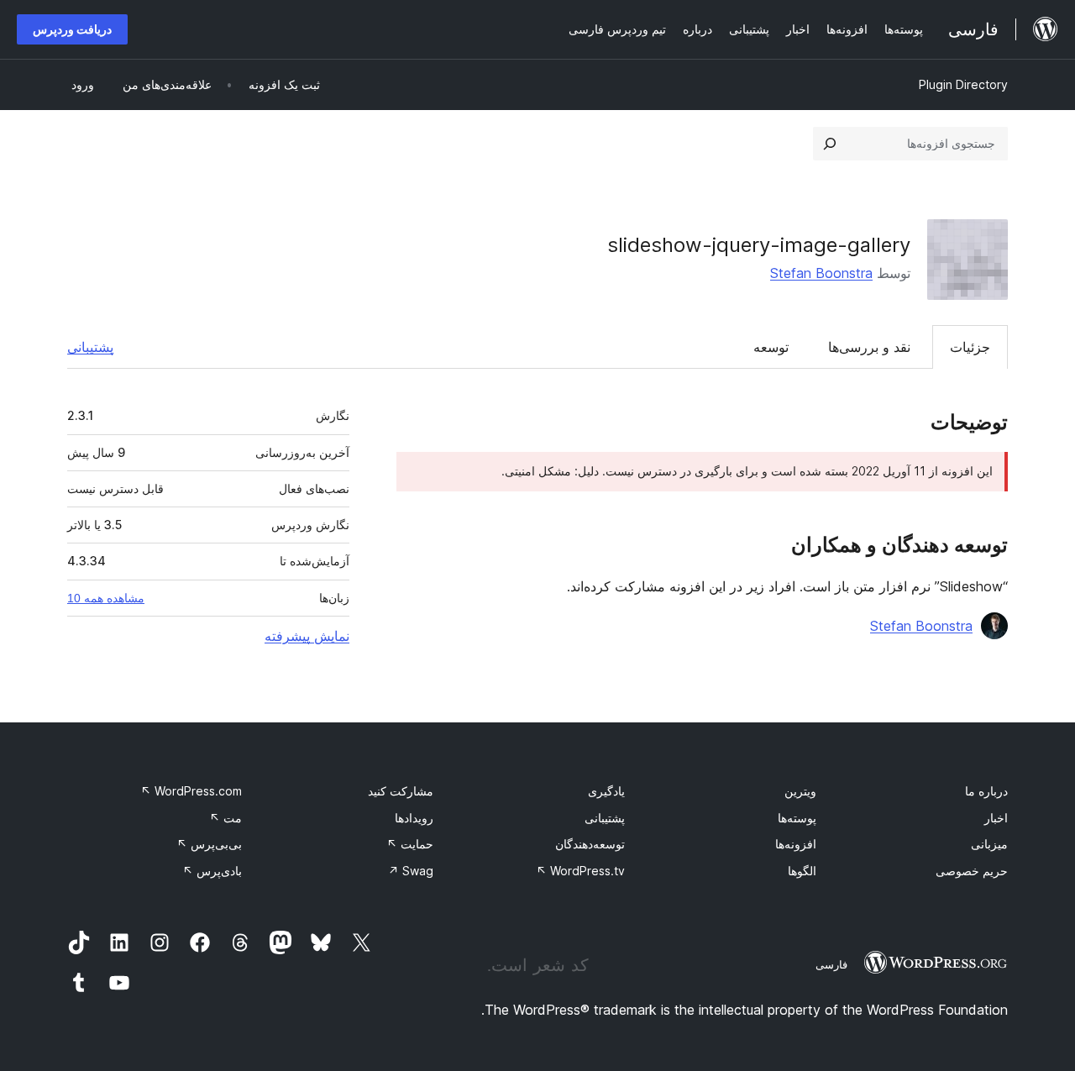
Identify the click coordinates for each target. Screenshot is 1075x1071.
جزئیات (970, 347)
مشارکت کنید (400, 791)
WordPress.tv (580, 871)
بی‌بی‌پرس (209, 844)
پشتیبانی (90, 347)
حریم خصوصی (972, 871)
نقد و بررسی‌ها (869, 347)
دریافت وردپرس (72, 29)
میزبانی (989, 844)
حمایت (409, 844)
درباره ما (986, 791)
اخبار (996, 818)
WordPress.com (191, 791)
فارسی (831, 964)
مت (225, 818)
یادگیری (606, 791)
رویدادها (414, 818)
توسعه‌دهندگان (590, 844)
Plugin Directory (963, 84)
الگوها (802, 871)
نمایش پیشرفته (307, 635)
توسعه (771, 347)
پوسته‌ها (797, 818)
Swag (410, 871)
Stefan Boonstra (821, 273)
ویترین (800, 791)
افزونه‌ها (795, 844)
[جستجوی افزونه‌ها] (830, 143)
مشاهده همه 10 (105, 598)
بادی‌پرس (212, 871)
